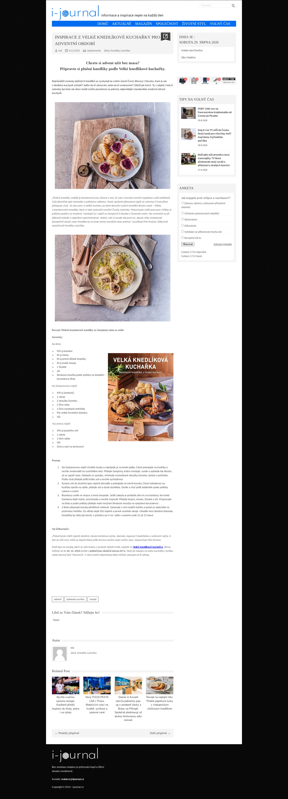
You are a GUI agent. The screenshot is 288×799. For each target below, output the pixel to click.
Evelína (199, 50)
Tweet (56, 620)
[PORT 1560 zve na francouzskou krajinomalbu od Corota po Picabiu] (188, 113)
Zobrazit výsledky (223, 244)
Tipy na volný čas (196, 99)
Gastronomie (94, 50)
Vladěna (191, 57)
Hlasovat (188, 244)
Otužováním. (191, 219)
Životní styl (194, 24)
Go (233, 5)
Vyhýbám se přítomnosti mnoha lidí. (203, 232)
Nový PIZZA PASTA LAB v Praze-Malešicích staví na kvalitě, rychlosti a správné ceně (97, 705)
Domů (102, 24)
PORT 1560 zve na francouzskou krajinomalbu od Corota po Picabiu (215, 112)
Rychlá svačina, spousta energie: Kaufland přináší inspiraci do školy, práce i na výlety (65, 705)
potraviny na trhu (75, 599)
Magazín (143, 24)
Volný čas (220, 24)
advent (57, 599)
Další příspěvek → (160, 733)
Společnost (167, 24)
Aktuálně (121, 24)
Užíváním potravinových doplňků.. (202, 213)
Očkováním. (190, 226)
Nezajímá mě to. (193, 238)
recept (93, 599)
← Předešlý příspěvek (67, 733)
